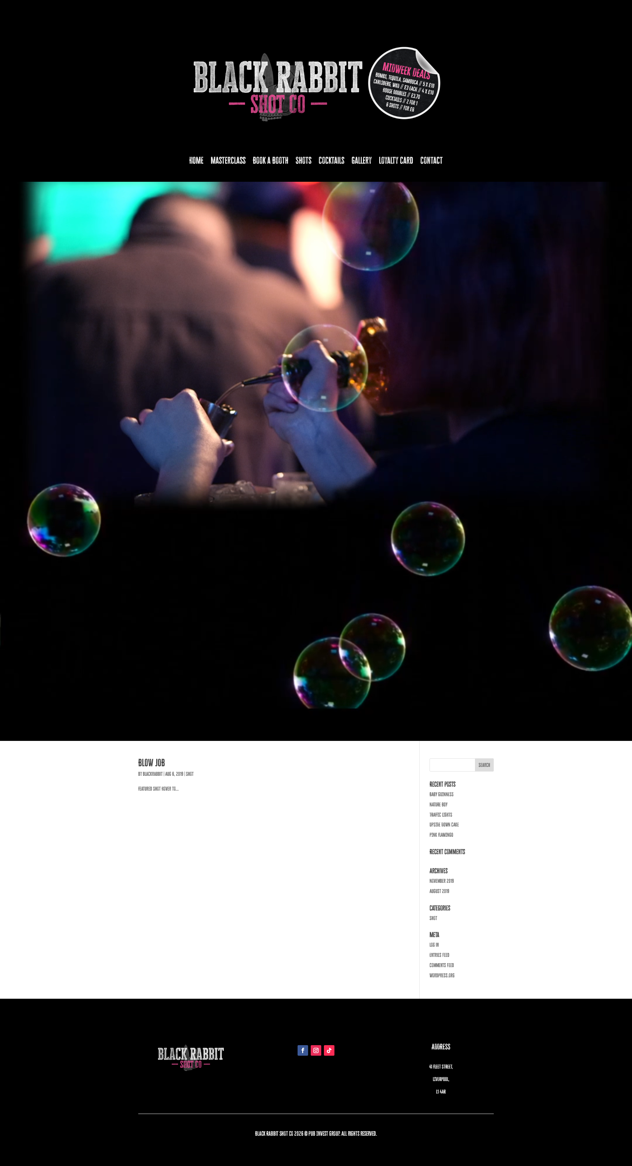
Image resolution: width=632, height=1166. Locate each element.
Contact (431, 160)
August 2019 (439, 891)
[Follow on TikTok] (329, 1050)
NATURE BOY (438, 804)
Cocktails (331, 160)
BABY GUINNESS (442, 794)
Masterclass (228, 160)
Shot (190, 774)
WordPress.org (442, 975)
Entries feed (439, 955)
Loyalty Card (396, 160)
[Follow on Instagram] (316, 1050)
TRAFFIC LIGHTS (441, 815)
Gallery (362, 160)
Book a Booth (270, 160)
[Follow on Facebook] (303, 1050)
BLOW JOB (151, 762)
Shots (303, 160)
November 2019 (442, 881)
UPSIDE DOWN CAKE (444, 824)
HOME (196, 160)
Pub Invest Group (323, 1133)
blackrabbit (153, 774)
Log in (434, 945)
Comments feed (442, 965)
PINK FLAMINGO (441, 835)
